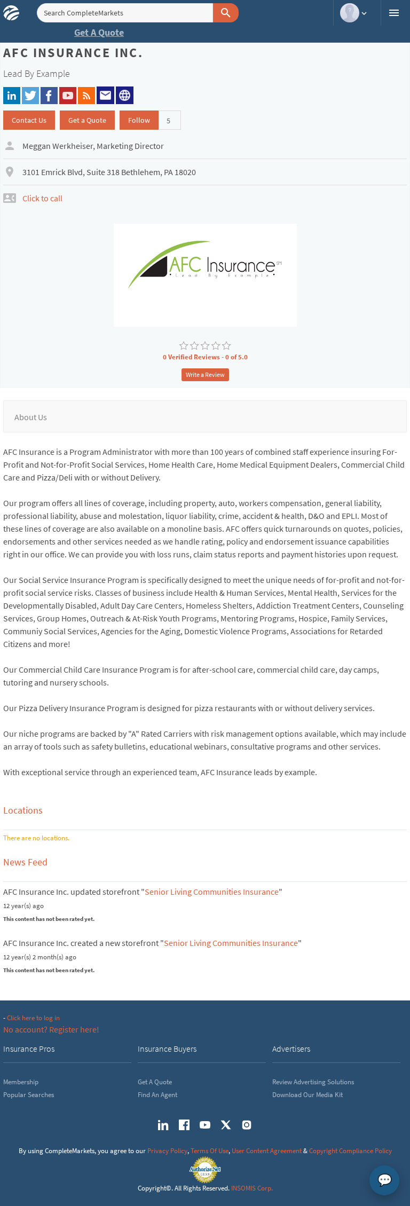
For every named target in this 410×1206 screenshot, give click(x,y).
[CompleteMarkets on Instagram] (246, 1125)
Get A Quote (99, 32)
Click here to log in (33, 1017)
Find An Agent (157, 1094)
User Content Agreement (267, 1150)
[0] (183, 346)
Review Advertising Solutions (313, 1081)
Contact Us (29, 120)
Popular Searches (28, 1094)
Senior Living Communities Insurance (212, 891)
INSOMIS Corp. (252, 1188)
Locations (23, 810)
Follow (139, 120)
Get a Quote (87, 120)
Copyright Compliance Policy (350, 1150)
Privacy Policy (167, 1150)
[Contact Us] (105, 94)
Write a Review (205, 375)
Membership (20, 1081)
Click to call (42, 198)
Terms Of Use (209, 1150)
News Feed (25, 862)
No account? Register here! (51, 1029)
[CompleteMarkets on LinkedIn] (163, 1125)
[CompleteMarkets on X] (225, 1125)
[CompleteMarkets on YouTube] (205, 1125)
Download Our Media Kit (307, 1094)
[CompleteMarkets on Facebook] (184, 1125)
